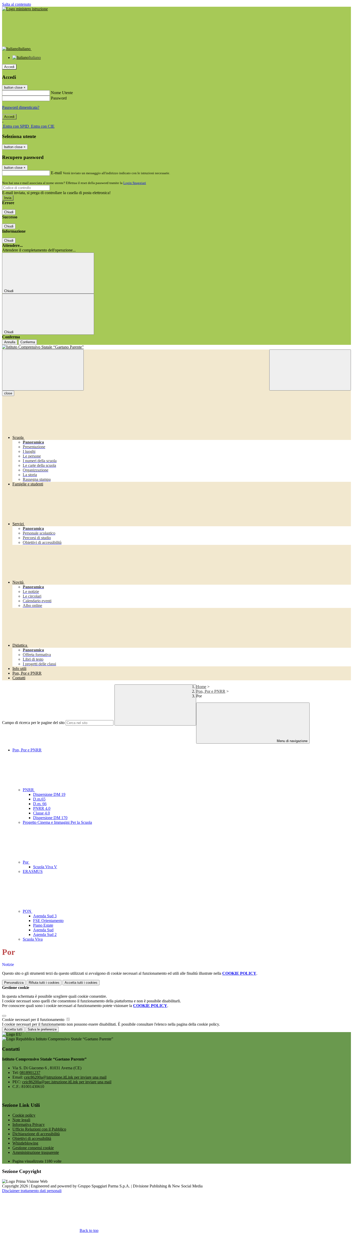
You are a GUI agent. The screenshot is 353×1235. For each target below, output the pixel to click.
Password (59, 98)
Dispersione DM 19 (49, 794)
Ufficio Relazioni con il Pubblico (39, 1129)
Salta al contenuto (16, 4)
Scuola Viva (33, 939)
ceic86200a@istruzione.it (65, 1077)
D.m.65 (39, 799)
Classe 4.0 (41, 813)
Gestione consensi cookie (33, 1148)
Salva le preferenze (42, 1029)
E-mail (56, 173)
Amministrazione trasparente (35, 1152)
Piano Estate (43, 925)
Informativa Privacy (28, 1124)
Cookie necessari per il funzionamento (33, 1019)
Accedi (9, 67)
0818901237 (30, 1072)
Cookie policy (23, 1115)
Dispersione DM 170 (50, 817)
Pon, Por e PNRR (210, 691)
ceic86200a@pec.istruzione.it (66, 1082)
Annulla (9, 342)
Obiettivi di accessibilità (31, 1138)
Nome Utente (62, 92)
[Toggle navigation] (43, 370)
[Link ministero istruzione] (25, 9)
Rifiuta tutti (44, 983)
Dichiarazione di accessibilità (36, 1134)
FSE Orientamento (48, 920)
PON (27, 911)
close (8, 393)
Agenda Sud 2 (45, 934)
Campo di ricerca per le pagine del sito (33, 722)
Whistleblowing (25, 1143)
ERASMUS (33, 871)
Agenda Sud (43, 930)
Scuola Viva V (45, 867)
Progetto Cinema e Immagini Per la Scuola (57, 822)
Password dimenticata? (20, 107)
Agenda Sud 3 (45, 916)
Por (26, 862)
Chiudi (8, 212)
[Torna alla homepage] (176, 347)
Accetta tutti (81, 983)
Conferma (27, 342)
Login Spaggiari (134, 183)
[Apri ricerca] (310, 370)
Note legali (21, 1120)
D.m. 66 (40, 804)
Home (201, 686)
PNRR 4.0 (41, 808)
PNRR (29, 790)
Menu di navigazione (292, 741)
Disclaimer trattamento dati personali (32, 1190)
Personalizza (14, 983)
